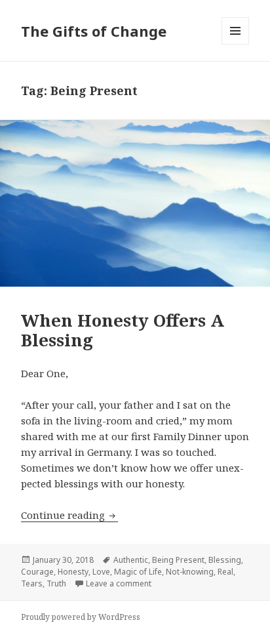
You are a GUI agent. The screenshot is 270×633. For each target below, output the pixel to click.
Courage (37, 571)
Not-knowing (190, 571)
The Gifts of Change (93, 31)
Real (225, 571)
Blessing (224, 559)
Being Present (178, 559)
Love (101, 571)
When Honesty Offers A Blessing (122, 330)
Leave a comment (118, 583)
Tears (32, 583)
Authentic (130, 559)
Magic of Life (138, 571)
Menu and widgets (235, 44)
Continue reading (69, 514)
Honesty (73, 571)
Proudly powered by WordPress (80, 617)
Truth (56, 583)
